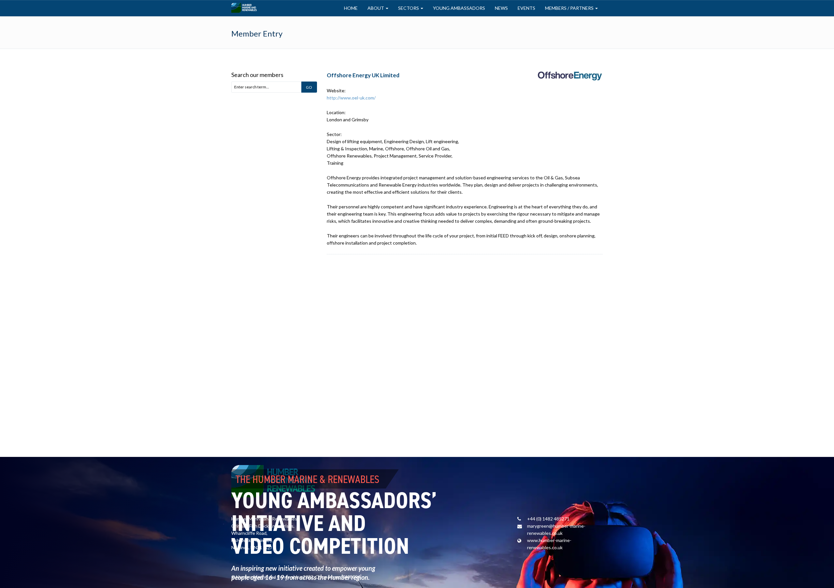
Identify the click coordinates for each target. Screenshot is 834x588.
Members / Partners (570, 8)
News (501, 8)
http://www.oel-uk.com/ (351, 97)
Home (351, 8)
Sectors (409, 8)
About (376, 8)
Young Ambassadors (459, 8)
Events (526, 8)
